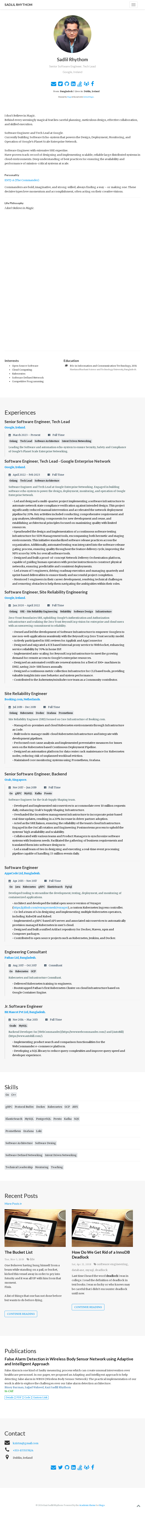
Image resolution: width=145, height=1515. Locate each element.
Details (10, 1397)
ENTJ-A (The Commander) (22, 180)
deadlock (101, 1270)
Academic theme (87, 1505)
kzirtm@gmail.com (25, 1443)
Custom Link (40, 1397)
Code (27, 1397)
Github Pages (88, 97)
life (32, 1259)
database (78, 1270)
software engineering (112, 1264)
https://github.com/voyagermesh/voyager (40, 907)
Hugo (69, 97)
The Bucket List (19, 1252)
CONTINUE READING (21, 1314)
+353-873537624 (23, 1450)
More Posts (12, 1203)
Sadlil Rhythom (18, 5)
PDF (19, 1397)
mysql (89, 1270)
